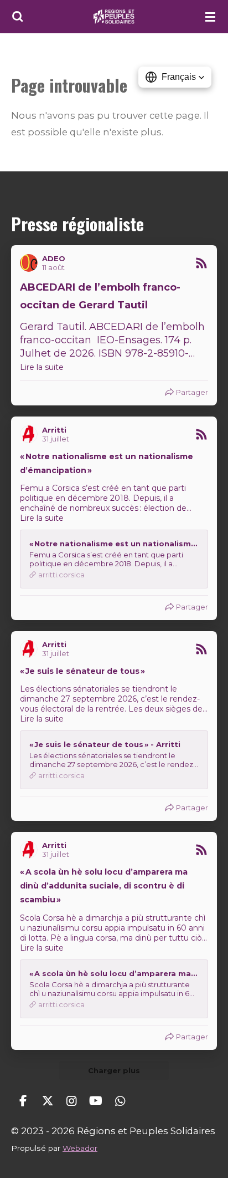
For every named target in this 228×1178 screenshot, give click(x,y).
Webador (80, 1148)
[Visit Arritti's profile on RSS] (31, 434)
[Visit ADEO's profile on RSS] (31, 263)
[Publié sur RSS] (201, 263)
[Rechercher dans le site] (18, 17)
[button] (175, 77)
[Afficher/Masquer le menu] (210, 17)
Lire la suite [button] (42, 367)
